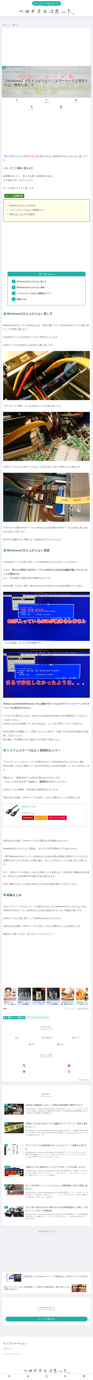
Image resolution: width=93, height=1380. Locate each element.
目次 (45, 274)
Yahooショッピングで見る (57, 817)
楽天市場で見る (28, 817)
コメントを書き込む (46, 1319)
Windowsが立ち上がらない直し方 (31, 281)
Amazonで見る (41, 817)
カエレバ (32, 813)
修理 (23, 1017)
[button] (61, 108)
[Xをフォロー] (24, 1065)
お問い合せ (8, 1348)
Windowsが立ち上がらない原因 (30, 287)
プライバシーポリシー (12, 1354)
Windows (15, 1017)
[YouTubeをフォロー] (69, 1065)
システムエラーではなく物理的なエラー (34, 293)
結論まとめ (21, 299)
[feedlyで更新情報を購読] (24, 1071)
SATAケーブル (29, 806)
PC (7, 1017)
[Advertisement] (46, 45)
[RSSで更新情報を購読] (69, 1071)
